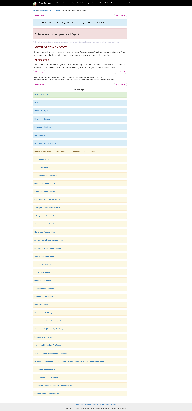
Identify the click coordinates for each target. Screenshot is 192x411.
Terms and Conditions (91, 404)
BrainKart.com (45, 3)
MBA (99, 3)
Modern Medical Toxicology (49, 10)
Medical (80, 3)
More (131, 3)
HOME (57, 3)
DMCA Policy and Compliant (107, 404)
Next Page (120, 15)
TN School (108, 3)
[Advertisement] (144, 42)
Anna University (68, 3)
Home (35, 10)
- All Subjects (42, 103)
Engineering (90, 3)
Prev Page (40, 15)
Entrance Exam (120, 3)
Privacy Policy (80, 404)
